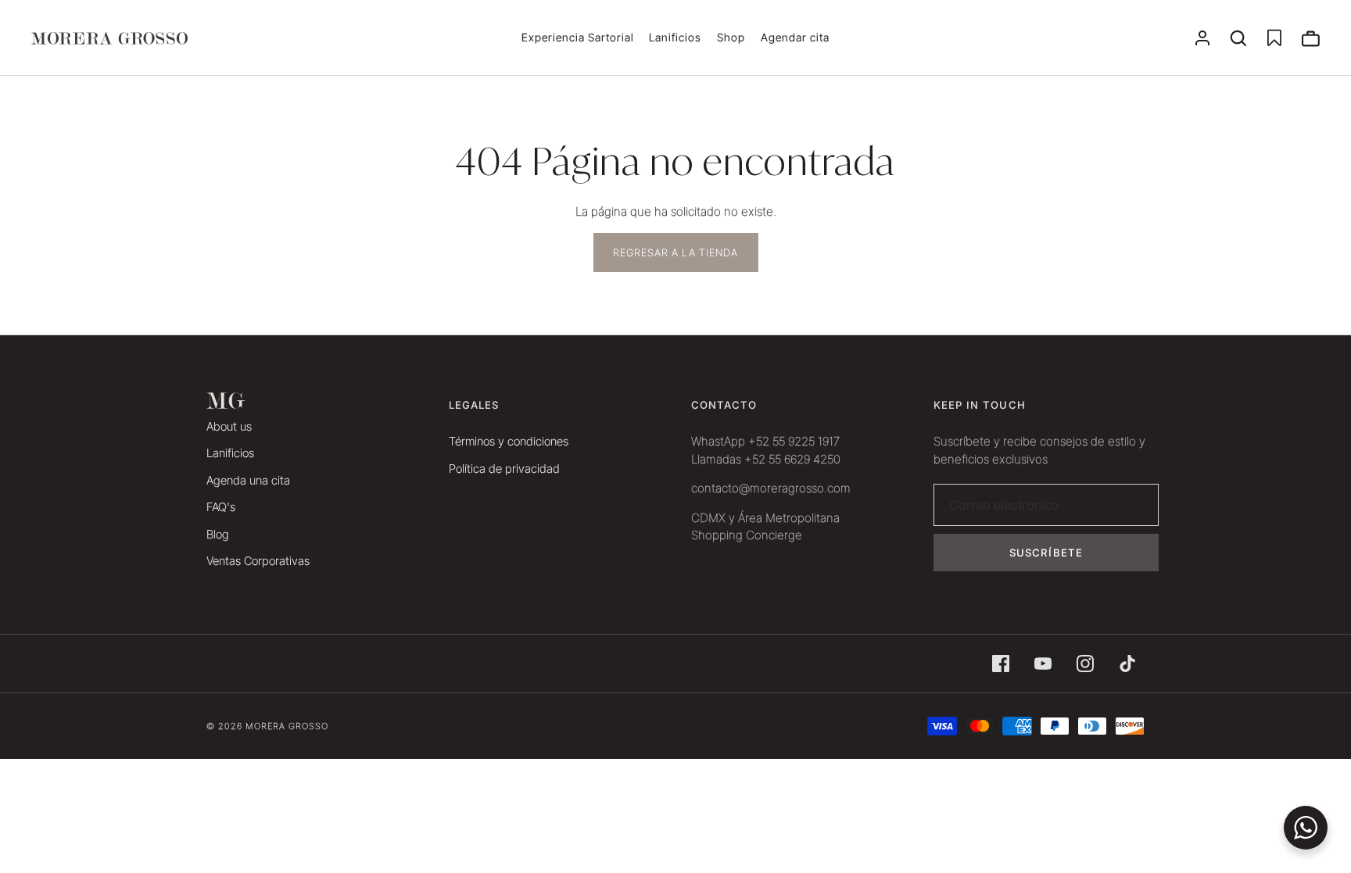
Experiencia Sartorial (577, 37)
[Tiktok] (1127, 663)
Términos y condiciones (508, 441)
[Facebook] (1001, 663)
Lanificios (675, 37)
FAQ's (220, 506)
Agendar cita (795, 37)
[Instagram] (1085, 663)
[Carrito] (1310, 38)
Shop (731, 37)
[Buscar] (1238, 38)
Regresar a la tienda (676, 252)
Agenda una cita (248, 480)
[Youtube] (1043, 663)
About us (229, 426)
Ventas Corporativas (258, 560)
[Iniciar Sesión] (1202, 38)
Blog (217, 534)
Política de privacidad (504, 468)
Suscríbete (1046, 552)
